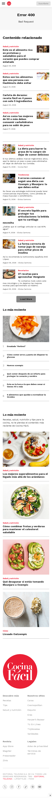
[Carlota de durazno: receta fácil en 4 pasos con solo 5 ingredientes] (43, 97)
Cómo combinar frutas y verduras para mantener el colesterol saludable (24, 529)
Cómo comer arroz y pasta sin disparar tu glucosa (27, 356)
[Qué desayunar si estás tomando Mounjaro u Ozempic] (26, 556)
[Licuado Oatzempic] (26, 609)
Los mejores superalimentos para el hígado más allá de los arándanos (25, 475)
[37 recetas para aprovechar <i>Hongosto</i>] (9, 274)
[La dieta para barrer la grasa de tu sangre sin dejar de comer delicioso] (9, 149)
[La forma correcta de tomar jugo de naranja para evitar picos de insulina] (9, 244)
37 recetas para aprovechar (31, 275)
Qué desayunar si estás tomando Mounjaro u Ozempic (23, 583)
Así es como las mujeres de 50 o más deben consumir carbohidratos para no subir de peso (18, 121)
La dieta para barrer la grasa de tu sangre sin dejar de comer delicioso (33, 151)
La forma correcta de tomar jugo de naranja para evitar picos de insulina (32, 248)
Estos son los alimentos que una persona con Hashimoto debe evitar (18, 79)
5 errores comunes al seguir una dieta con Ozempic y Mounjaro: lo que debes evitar (32, 183)
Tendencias (23, 175)
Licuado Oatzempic (15, 634)
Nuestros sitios (36, 695)
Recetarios (23, 270)
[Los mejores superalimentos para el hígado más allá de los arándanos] (26, 449)
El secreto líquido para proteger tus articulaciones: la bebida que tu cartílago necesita (26, 216)
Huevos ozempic (15, 365)
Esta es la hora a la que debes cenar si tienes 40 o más (26, 385)
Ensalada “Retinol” (16, 346)
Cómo (5, 631)
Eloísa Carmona (24, 199)
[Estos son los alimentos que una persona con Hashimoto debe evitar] (43, 76)
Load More (26, 299)
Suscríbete (43, 3)
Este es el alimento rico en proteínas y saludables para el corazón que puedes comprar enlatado (21, 55)
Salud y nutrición (11, 46)
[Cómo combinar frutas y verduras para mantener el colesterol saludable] (26, 501)
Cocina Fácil (23, 167)
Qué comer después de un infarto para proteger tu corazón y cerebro (26, 375)
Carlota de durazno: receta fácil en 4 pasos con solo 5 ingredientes (17, 98)
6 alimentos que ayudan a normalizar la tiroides (26, 396)
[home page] (9, 3)
